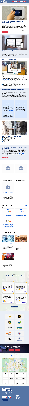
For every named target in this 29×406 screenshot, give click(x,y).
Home (4, 3)
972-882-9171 (15, 1)
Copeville (11, 383)
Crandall (23, 383)
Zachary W (24, 291)
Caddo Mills (23, 378)
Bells (5, 378)
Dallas (19, 153)
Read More (23, 288)
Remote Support (5, 399)
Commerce (5, 383)
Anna (23, 373)
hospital (6, 111)
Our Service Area (14, 355)
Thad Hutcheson (24, 302)
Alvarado (17, 373)
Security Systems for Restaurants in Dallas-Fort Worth (20, 244)
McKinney (3, 154)
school (4, 111)
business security (10, 91)
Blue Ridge (11, 378)
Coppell (17, 383)
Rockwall (6, 154)
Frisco (21, 153)
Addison (5, 373)
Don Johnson (11, 291)
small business (11, 110)
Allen (11, 373)
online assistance (8, 30)
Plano (23, 153)
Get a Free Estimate (22, 1)
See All (26, 162)
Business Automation (6, 79)
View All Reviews (14, 306)
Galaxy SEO (16, 404)
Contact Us (17, 350)
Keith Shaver (11, 302)
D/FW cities (11, 154)
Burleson (17, 378)
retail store (9, 111)
